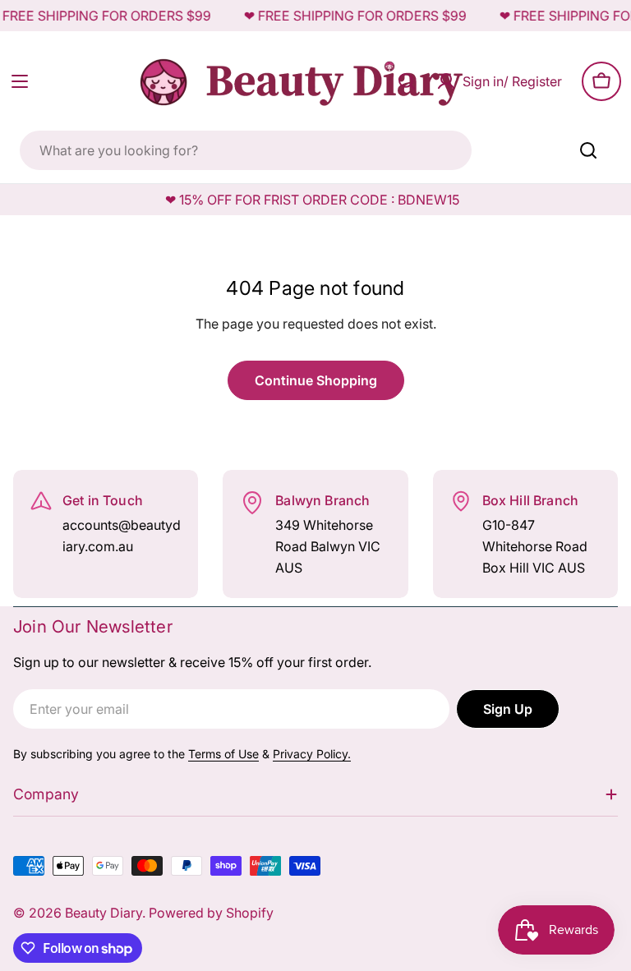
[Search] (588, 150)
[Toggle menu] (20, 81)
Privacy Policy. (312, 754)
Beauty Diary (103, 912)
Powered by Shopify (211, 912)
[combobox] (246, 150)
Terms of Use (223, 754)
